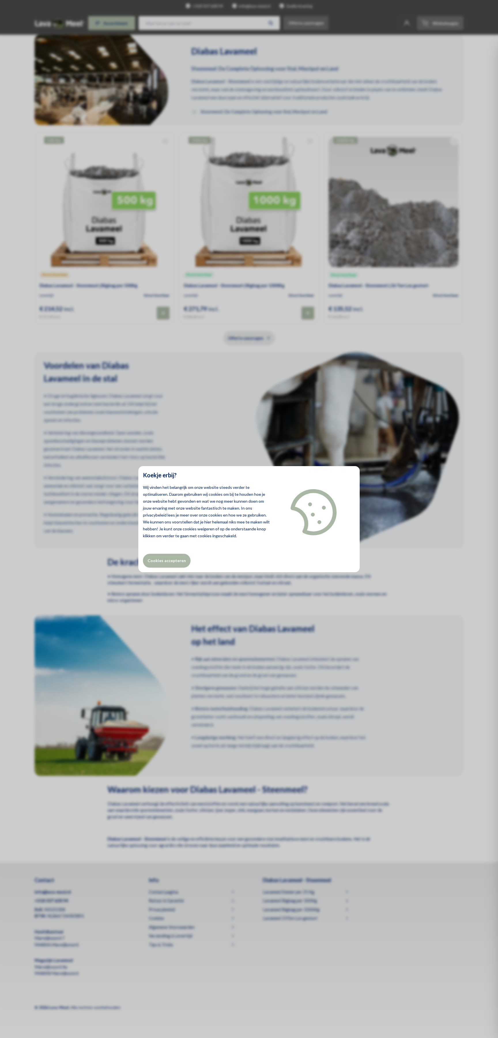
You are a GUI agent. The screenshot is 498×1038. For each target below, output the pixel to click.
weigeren (205, 528)
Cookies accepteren (167, 560)
